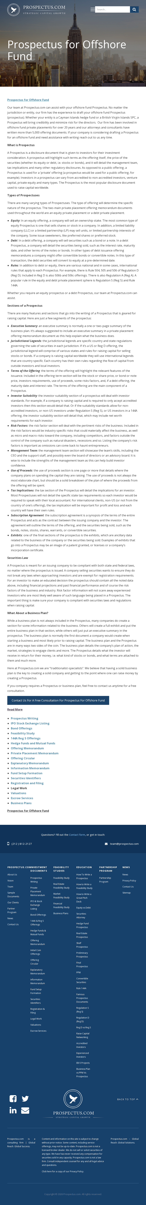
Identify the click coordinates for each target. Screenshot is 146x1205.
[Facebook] (13, 1099)
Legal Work (36, 1018)
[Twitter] (25, 1099)
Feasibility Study (61, 877)
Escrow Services (38, 1030)
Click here (47, 1171)
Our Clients (13, 902)
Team (10, 886)
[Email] (25, 1110)
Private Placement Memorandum (37, 891)
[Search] (134, 9)
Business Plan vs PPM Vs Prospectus (83, 1072)
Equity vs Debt (83, 907)
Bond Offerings (38, 914)
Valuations (35, 1024)
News (10, 918)
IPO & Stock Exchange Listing (36, 905)
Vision (10, 880)
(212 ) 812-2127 (22, 843)
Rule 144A (81, 988)
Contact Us (13, 924)
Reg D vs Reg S (83, 1027)
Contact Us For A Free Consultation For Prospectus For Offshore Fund (58, 700)
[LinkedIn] (13, 1110)
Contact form (77, 834)
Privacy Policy (129, 880)
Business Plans (60, 913)
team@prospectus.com (124, 843)
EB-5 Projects (83, 1062)
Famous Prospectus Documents (82, 998)
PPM (78, 972)
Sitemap (126, 892)
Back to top (126, 1099)
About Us (12, 874)
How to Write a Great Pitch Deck (83, 898)
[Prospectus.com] (36, 10)
